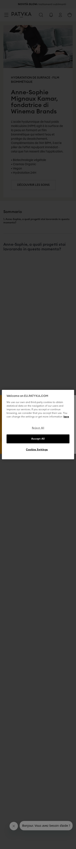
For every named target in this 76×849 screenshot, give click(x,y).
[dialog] (38, 424)
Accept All (38, 438)
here (66, 417)
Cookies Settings (37, 449)
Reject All (38, 428)
